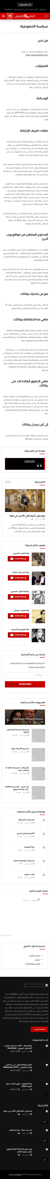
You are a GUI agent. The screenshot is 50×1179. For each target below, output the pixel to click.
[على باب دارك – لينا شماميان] (41, 1136)
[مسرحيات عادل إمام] (41, 823)
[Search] (3, 16)
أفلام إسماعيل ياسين (25, 833)
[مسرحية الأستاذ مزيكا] (38, 754)
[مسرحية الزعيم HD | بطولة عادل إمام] (25, 717)
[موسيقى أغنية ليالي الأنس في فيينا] (41, 1117)
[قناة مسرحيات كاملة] (38, 578)
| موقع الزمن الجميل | (15, 1174)
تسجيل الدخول (34, 955)
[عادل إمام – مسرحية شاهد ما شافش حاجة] (38, 773)
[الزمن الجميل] (25, 16)
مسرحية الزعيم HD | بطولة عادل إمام (26, 719)
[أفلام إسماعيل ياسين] (41, 837)
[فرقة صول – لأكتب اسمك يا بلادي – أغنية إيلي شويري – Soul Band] (41, 1051)
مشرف (24, 792)
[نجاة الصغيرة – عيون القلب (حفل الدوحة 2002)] (41, 1089)
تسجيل (37, 959)
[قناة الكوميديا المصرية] (38, 635)
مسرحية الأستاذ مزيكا (20, 748)
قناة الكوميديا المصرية (20, 629)
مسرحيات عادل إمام (26, 820)
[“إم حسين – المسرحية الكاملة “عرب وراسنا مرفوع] (38, 792)
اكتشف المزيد (40, 1029)
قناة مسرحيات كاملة (21, 572)
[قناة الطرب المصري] (38, 559)
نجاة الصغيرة (29, 847)
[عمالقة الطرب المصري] (38, 597)
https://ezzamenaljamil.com (37, 55)
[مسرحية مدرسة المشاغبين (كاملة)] (38, 735)
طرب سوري (29, 874)
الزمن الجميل (39, 519)
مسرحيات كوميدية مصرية (24, 860)
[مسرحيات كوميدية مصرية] (41, 864)
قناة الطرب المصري (21, 553)
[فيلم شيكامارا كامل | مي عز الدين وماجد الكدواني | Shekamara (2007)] (41, 1070)
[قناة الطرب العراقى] (38, 616)
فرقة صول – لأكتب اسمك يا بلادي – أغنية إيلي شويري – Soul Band (25, 9)
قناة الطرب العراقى (21, 610)
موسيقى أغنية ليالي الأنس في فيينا (27, 515)
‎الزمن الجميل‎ (29, 461)
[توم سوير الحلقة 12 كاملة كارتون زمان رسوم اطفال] (41, 1155)
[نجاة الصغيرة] (41, 850)
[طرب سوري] (41, 877)
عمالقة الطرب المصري (20, 591)
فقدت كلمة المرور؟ (32, 963)
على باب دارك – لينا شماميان (20, 1130)
